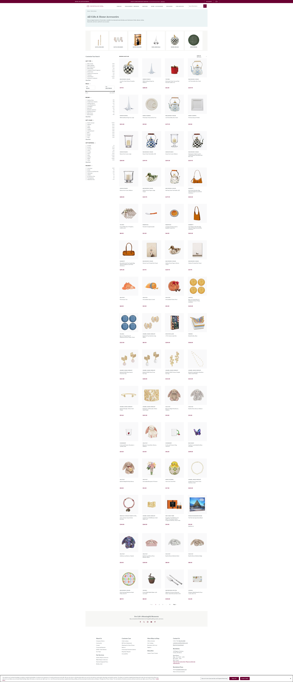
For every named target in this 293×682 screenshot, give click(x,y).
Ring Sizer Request (126, 651)
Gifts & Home (93, 11)
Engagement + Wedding (132, 6)
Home (88, 11)
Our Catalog (150, 643)
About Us (99, 638)
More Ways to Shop (153, 638)
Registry (149, 647)
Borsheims (176, 648)
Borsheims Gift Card (152, 645)
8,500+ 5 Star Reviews (101, 649)
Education (150, 651)
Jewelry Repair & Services (102, 657)
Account (209, 1)
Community (99, 643)
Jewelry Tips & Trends (152, 653)
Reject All (234, 678)
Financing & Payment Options (129, 649)
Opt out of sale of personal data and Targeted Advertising (214, 678)
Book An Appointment (82, 1)
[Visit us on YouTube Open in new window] (151, 622)
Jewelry (119, 6)
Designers (169, 6)
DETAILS (163, 1)
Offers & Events (151, 641)
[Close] (290, 678)
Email (180, 669)
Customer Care (126, 638)
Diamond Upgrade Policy (102, 661)
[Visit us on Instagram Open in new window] (147, 622)
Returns (124, 647)
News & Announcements (179, 671)
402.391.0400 (182, 641)
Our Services (100, 655)
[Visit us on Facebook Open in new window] (140, 622)
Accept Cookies (244, 678)
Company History (100, 641)
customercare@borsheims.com (180, 643)
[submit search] (205, 6)
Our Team (98, 651)
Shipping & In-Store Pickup (128, 645)
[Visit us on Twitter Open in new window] (144, 622)
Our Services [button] (180, 6)
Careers (98, 645)
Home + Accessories (157, 6)
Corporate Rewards (100, 647)
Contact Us (176, 638)
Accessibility (125, 653)
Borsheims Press (178, 667)
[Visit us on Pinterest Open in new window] (155, 622)
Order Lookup (125, 641)
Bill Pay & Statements (127, 643)
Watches (145, 6)
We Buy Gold (99, 664)
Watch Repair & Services (102, 659)
